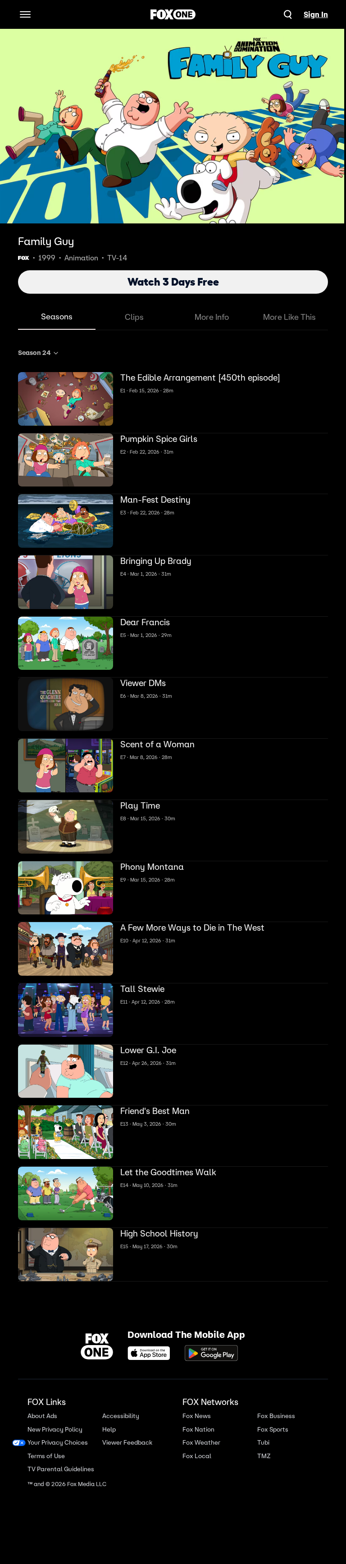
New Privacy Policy (54, 1425)
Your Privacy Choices (57, 1438)
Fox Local (193, 1452)
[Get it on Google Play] (208, 1349)
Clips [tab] (134, 317)
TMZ (259, 1452)
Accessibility (119, 1412)
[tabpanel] (173, 813)
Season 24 (34, 349)
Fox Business (271, 1412)
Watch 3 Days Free (173, 282)
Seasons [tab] (57, 316)
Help (107, 1425)
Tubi (258, 1438)
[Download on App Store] (148, 1349)
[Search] (287, 14)
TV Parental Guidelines (60, 1465)
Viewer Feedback (126, 1438)
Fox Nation (195, 1425)
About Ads (42, 1412)
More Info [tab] (212, 317)
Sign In (316, 14)
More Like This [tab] (289, 317)
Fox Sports (267, 1425)
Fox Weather (198, 1438)
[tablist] (173, 317)
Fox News (193, 1412)
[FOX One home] (173, 14)
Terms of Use (46, 1452)
